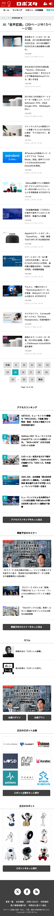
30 (24, 379)
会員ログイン (14, 717)
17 (31, 372)
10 (24, 365)
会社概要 (20, 902)
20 (13, 379)
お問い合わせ (32, 902)
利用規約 (44, 902)
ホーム (6, 10)
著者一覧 (9, 902)
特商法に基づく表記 (37, 905)
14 (8, 372)
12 (39, 365)
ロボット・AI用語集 (34, 10)
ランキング (17, 10)
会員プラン (39, 717)
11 (32, 365)
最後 (40, 379)
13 (47, 365)
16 (23, 372)
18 (39, 372)
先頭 (8, 365)
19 (46, 372)
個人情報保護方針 (18, 905)
